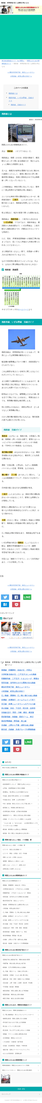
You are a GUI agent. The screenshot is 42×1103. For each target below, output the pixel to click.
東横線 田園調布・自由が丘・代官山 (16, 670)
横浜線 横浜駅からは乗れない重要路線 (15, 829)
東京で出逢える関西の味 (9, 767)
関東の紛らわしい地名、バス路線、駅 (13, 845)
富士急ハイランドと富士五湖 (11, 1026)
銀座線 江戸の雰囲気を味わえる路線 (14, 967)
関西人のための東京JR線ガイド (12, 780)
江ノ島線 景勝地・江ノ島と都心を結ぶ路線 (19, 695)
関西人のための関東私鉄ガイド (11, 881)
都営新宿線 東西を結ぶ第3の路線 (13, 994)
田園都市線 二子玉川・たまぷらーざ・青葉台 (20, 679)
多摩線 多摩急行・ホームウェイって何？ (18, 700)
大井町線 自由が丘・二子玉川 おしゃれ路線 (18, 674)
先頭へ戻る (21, 1089)
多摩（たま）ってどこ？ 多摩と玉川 (14, 865)
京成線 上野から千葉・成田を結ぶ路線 (17, 725)
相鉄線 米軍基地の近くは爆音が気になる (15, 3)
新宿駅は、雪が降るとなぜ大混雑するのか (15, 792)
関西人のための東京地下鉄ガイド (12, 955)
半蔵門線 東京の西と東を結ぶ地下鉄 (14, 963)
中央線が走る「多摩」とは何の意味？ (14, 800)
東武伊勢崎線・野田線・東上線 (13, 721)
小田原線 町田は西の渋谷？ (13, 691)
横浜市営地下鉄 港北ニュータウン (15, 687)
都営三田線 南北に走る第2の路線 (13, 998)
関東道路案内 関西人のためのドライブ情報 (15, 1065)
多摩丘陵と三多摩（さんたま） (12, 869)
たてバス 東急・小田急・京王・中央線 (15, 853)
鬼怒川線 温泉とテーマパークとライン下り (16, 1049)
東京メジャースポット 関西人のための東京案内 (17, 1070)
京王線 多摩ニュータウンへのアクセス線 (18, 704)
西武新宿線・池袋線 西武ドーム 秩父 (17, 717)
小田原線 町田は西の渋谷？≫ (21, 76)
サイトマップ (6, 1094)
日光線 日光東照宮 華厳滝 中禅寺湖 (15, 1046)
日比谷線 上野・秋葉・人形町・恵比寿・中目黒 (17, 983)
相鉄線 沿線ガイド (18, 105)
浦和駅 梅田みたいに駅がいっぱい (13, 861)
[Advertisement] (21, 37)
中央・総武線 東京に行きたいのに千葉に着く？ (17, 803)
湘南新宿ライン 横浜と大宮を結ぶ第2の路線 (16, 815)
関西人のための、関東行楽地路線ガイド (14, 1010)
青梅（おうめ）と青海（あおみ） (13, 857)
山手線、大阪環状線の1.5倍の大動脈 (14, 788)
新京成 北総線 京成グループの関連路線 (18, 729)
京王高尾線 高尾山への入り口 (12, 1038)
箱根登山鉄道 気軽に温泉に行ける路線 (15, 1018)
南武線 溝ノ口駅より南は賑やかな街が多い (16, 833)
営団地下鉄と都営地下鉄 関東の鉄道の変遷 (16, 959)
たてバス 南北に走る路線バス (12, 849)
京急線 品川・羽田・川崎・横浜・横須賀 (17, 712)
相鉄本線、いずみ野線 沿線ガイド (21, 99)
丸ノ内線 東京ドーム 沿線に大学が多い (15, 971)
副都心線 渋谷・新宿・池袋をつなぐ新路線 (16, 979)
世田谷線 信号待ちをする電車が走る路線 (18, 683)
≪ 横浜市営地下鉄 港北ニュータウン (21, 72)
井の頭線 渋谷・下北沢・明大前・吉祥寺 (18, 708)
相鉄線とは (13, 93)
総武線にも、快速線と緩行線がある (13, 807)
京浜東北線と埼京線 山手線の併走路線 (15, 811)
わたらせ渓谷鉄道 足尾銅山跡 (12, 1053)
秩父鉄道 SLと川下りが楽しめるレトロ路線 (16, 1030)
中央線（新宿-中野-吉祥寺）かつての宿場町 (16, 796)
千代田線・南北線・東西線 (11, 987)
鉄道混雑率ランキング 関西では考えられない (17, 784)
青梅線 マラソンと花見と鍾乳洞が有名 (15, 1034)
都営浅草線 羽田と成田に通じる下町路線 (15, 991)
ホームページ (23, 309)
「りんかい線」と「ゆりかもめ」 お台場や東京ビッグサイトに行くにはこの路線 (20, 824)
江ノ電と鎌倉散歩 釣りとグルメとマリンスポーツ (18, 1014)
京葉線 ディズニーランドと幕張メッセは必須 (17, 819)
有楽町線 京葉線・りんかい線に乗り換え (15, 975)
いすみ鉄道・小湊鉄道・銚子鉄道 (13, 1042)
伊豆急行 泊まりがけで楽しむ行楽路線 (14, 1022)
